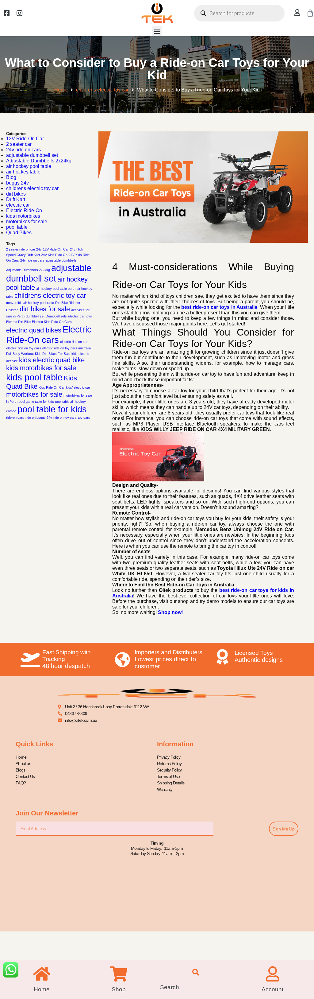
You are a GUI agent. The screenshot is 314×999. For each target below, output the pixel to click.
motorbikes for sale (26, 221)
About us (23, 763)
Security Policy (169, 770)
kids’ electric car (78, 387)
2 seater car (19, 144)
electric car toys (80, 316)
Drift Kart (15, 199)
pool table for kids (52, 409)
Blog (11, 177)
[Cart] (310, 13)
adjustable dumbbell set (32, 155)
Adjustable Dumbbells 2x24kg (38, 160)
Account (272, 989)
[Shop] (118, 974)
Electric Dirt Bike (18, 322)
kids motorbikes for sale (41, 368)
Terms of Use (168, 776)
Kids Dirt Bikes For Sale (52, 354)
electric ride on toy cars (23, 348)
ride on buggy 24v (38, 417)
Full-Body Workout (20, 354)
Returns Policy (169, 763)
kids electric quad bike (52, 360)
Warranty (165, 789)
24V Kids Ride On (54, 255)
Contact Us (25, 776)
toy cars (84, 417)
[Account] (272, 974)
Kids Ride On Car (52, 387)
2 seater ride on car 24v (24, 249)
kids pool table (34, 377)
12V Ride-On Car (25, 138)
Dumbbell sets (56, 316)
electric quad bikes (33, 330)
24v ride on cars (23, 149)
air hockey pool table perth (55, 288)
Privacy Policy (168, 757)
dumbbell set (35, 316)
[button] (157, 31)
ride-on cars (15, 417)
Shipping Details (170, 782)
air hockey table (23, 171)
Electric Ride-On (24, 210)
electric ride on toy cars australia (66, 348)
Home (60, 89)
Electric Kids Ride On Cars (52, 322)
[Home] (41, 974)
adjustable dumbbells (61, 260)
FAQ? (21, 782)
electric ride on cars (75, 342)
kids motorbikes (23, 216)
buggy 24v (17, 182)
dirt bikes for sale (45, 309)
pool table (17, 227)
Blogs (20, 770)
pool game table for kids (36, 401)
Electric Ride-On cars (49, 334)
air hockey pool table (28, 166)
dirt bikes (16, 193)
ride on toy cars (65, 417)
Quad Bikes (19, 232)
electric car (18, 205)
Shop (119, 989)
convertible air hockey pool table (30, 303)
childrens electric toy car (102, 89)
